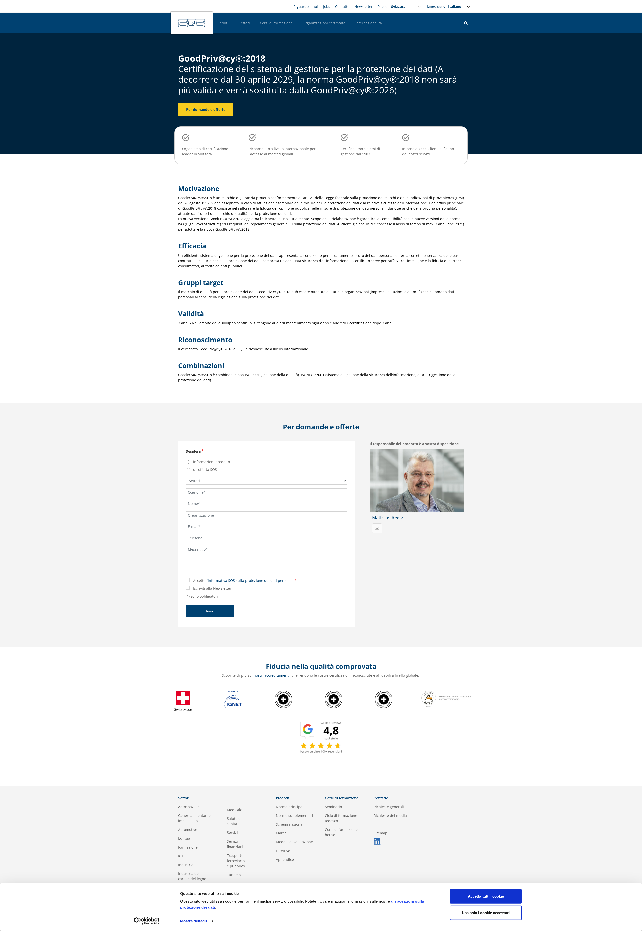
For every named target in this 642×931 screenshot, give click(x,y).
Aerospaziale (189, 806)
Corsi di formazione (276, 23)
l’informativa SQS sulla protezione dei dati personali (250, 580)
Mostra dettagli (193, 921)
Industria (185, 864)
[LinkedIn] (377, 841)
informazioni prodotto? (212, 461)
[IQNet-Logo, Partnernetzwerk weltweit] (233, 699)
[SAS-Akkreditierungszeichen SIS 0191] (383, 699)
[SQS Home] (191, 23)
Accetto (243, 580)
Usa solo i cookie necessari (486, 912)
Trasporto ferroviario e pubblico (236, 860)
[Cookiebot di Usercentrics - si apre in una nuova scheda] (147, 921)
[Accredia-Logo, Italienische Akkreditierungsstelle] (446, 698)
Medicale (234, 809)
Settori (244, 23)
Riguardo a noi (305, 6)
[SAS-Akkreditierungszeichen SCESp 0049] (333, 699)
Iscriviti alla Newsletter (212, 588)
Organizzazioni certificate (324, 23)
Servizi (223, 23)
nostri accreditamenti (272, 675)
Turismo (234, 874)
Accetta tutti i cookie (486, 896)
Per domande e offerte (205, 109)
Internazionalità (368, 23)
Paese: (383, 6)
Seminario (333, 806)
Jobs (326, 6)
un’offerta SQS (205, 469)
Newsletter (363, 6)
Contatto (342, 6)
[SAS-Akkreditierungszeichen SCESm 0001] (283, 699)
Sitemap (380, 833)
